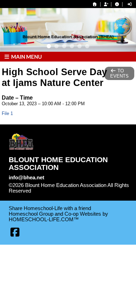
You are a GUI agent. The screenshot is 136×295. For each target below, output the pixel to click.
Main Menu (26, 56)
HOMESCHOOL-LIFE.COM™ (44, 219)
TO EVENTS (119, 73)
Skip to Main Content (61, 191)
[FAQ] (116, 4)
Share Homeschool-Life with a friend (50, 208)
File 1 (7, 113)
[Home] (94, 4)
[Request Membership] (106, 4)
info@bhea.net (26, 177)
